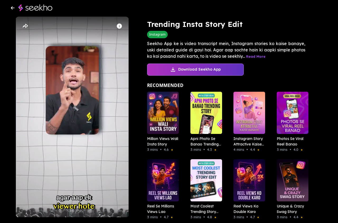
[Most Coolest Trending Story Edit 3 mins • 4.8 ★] (204, 180)
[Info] (119, 26)
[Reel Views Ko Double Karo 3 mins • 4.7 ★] (247, 180)
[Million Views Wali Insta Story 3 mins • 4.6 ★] (161, 113)
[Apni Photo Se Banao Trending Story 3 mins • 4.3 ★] (204, 113)
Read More (255, 56)
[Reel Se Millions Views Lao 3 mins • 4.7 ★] (161, 180)
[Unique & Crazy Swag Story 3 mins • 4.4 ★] (291, 180)
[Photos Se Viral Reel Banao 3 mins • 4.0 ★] (291, 113)
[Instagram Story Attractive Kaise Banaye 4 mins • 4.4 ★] (247, 113)
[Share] (25, 26)
